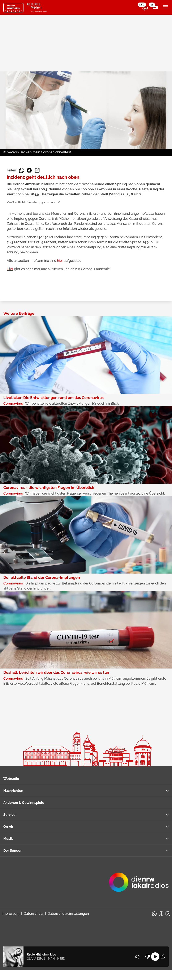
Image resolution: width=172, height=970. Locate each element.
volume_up (137, 957)
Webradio (11, 779)
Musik (8, 839)
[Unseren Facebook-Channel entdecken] (161, 913)
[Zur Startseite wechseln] (13, 7)
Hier (10, 269)
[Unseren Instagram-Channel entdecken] (167, 913)
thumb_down (147, 956)
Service (9, 815)
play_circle (155, 957)
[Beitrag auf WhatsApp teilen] (21, 170)
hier (60, 261)
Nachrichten (13, 791)
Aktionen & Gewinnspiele (23, 803)
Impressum (11, 914)
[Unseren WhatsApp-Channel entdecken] (154, 913)
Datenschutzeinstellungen (68, 914)
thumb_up (162, 956)
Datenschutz (33, 914)
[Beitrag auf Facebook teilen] (29, 170)
